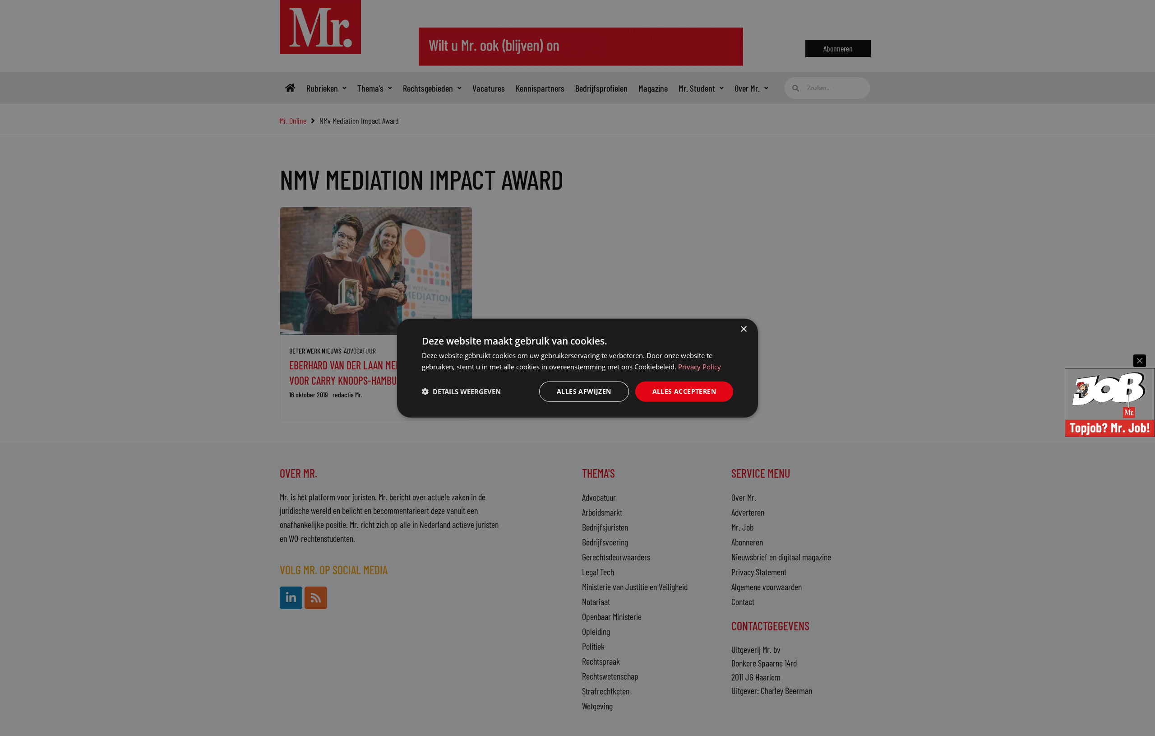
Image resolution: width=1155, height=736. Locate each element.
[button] (461, 391)
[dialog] (577, 368)
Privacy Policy (699, 366)
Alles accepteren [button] (684, 391)
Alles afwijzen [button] (584, 391)
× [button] (743, 329)
